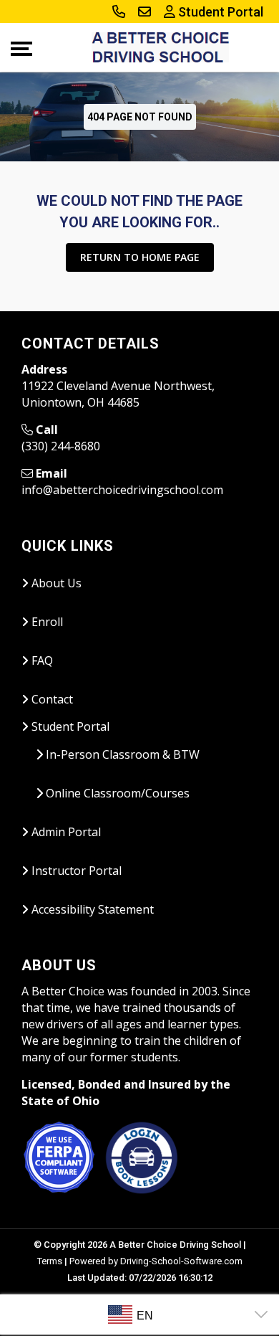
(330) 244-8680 (60, 446)
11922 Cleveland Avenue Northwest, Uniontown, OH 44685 (118, 394)
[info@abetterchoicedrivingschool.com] (144, 12)
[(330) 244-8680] (118, 12)
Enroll (46, 622)
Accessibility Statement (91, 909)
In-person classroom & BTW (121, 754)
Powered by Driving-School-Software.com (156, 1261)
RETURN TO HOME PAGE (140, 257)
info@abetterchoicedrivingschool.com (122, 490)
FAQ (41, 660)
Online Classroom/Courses (116, 793)
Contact (51, 699)
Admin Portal (65, 832)
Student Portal (219, 11)
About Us (55, 583)
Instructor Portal (75, 870)
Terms (49, 1261)
